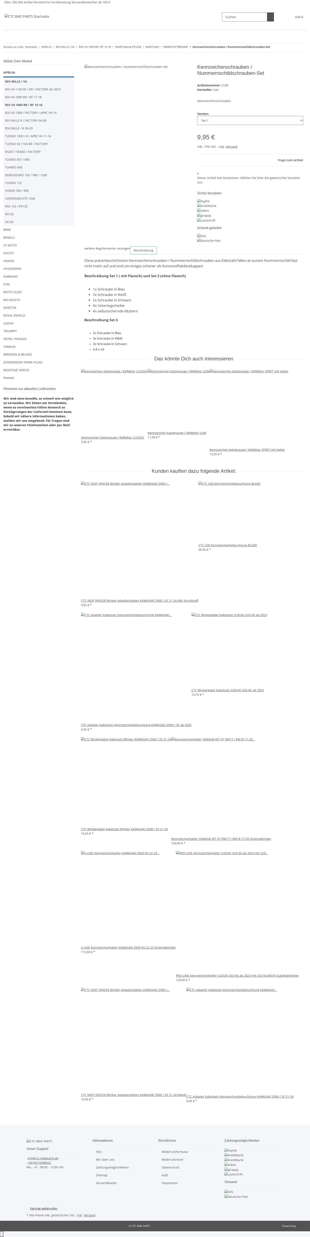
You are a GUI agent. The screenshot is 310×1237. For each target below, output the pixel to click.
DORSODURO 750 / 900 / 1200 (26, 175)
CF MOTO (10, 245)
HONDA (8, 261)
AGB (165, 1175)
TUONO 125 (13, 183)
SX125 (9, 222)
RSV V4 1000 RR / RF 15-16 (23, 105)
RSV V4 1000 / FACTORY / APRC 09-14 (31, 113)
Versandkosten (106, 1183)
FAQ (99, 1152)
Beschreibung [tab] (143, 250)
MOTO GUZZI (12, 292)
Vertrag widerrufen (43, 1208)
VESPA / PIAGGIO (15, 339)
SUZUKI (8, 323)
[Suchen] (270, 16)
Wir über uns (105, 1160)
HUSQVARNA (12, 269)
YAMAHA (9, 347)
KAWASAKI (10, 276)
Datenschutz (170, 1167)
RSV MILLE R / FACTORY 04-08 (25, 120)
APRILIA (9, 72)
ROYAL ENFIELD (14, 315)
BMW (7, 230)
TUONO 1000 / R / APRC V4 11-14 (28, 136)
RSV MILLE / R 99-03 (19, 128)
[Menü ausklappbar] (8, 8)
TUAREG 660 (13, 167)
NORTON (9, 308)
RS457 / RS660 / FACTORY (23, 152)
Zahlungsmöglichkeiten (112, 1167)
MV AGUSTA (11, 300)
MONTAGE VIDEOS (16, 370)
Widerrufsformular (175, 1152)
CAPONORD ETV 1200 (20, 198)
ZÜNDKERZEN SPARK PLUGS (23, 362)
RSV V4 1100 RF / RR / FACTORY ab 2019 (33, 89)
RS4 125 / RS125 (16, 206)
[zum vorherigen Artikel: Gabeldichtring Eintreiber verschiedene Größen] (273, 47)
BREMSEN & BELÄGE (17, 354)
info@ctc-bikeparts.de (42, 1158)
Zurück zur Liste (13, 47)
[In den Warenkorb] (87, 61)
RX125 (9, 214)
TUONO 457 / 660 (17, 159)
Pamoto (8, 378)
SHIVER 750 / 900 (17, 191)
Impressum (170, 1183)
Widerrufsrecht (172, 1160)
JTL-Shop (302, 1226)
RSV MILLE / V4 (16, 81)
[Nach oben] (1, 1234)
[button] (280, 17)
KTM (6, 284)
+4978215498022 (39, 1163)
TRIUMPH (9, 331)
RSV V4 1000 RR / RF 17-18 (23, 97)
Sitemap (102, 1175)
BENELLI (9, 237)
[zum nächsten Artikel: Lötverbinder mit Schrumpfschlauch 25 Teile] (281, 47)
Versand (231, 147)
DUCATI (8, 253)
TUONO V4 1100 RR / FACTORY (26, 144)
